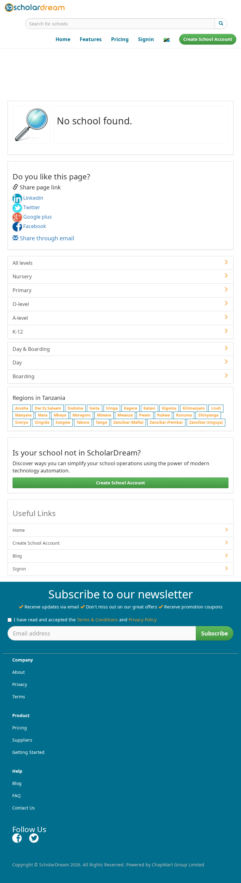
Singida (42, 422)
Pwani (145, 415)
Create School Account (207, 39)
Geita (94, 408)
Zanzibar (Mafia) (128, 422)
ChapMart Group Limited (178, 865)
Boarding (24, 376)
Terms (18, 697)
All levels (23, 262)
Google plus (37, 216)
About (18, 672)
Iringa (112, 408)
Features (91, 39)
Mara (42, 415)
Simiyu (21, 422)
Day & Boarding (31, 349)
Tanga (101, 422)
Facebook (34, 226)
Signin (146, 39)
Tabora (83, 422)
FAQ (16, 796)
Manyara (23, 415)
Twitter (31, 207)
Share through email (46, 238)
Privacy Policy (143, 620)
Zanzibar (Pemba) (166, 422)
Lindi (216, 408)
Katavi (149, 408)
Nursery (22, 276)
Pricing (120, 39)
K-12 (18, 331)
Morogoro (81, 415)
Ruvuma (184, 415)
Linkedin (33, 197)
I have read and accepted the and (85, 620)
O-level (21, 304)
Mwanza (125, 415)
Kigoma (169, 408)
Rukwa (163, 415)
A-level (20, 317)
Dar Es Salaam (48, 408)
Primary (22, 290)
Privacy (19, 684)
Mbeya (60, 415)
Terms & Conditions (97, 620)
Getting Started (28, 752)
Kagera (130, 408)
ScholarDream (54, 865)
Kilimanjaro (194, 408)
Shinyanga (208, 415)
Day (17, 362)
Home (63, 39)
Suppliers (22, 740)
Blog (17, 556)
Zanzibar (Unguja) (206, 422)
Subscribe (214, 633)
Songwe (63, 422)
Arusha (21, 408)
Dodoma (75, 408)
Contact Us (23, 808)
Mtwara (104, 415)
